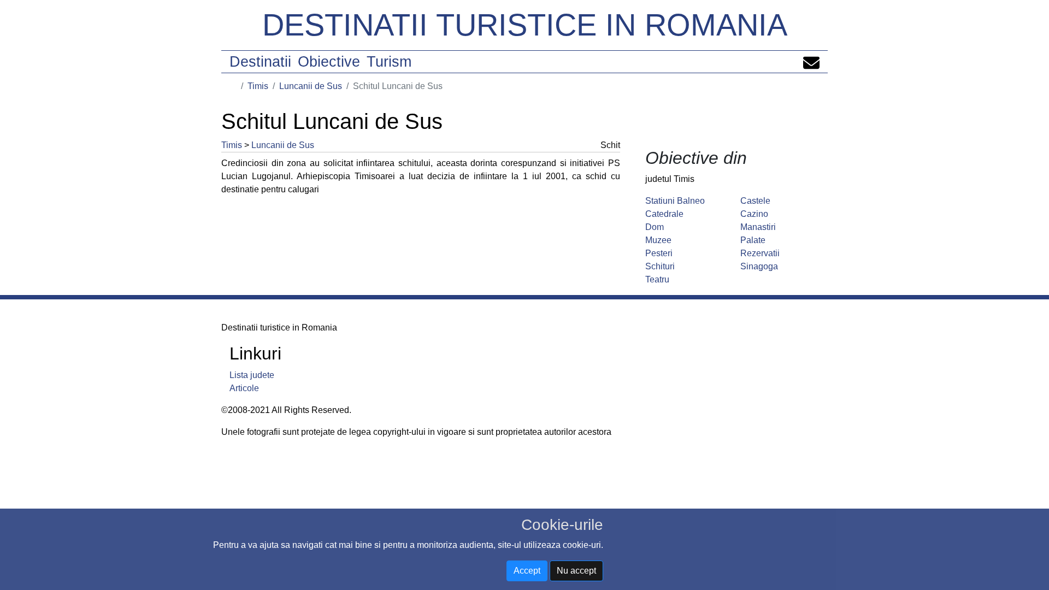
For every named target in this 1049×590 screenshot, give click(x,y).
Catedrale (664, 214)
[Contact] (811, 62)
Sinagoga (759, 266)
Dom (654, 227)
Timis (257, 86)
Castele (755, 200)
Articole (244, 388)
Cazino (754, 214)
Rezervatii (760, 253)
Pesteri (659, 253)
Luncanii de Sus (310, 86)
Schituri (660, 266)
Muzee (658, 240)
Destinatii (260, 62)
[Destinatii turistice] (233, 86)
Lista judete (251, 375)
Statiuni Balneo (675, 200)
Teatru (657, 279)
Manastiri (758, 227)
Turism (389, 62)
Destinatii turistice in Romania (524, 25)
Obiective (329, 62)
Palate (752, 240)
